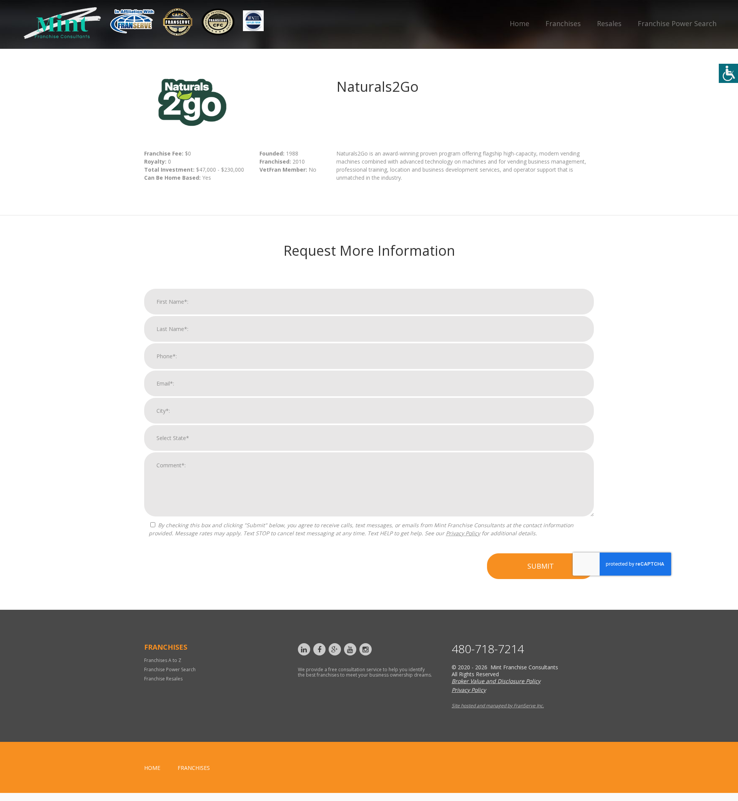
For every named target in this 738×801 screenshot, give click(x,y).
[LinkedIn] (304, 649)
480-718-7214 (488, 649)
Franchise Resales (163, 678)
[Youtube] (350, 649)
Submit (540, 566)
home (152, 767)
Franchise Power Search (677, 23)
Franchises (563, 23)
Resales (609, 23)
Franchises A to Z (162, 660)
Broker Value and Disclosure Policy (496, 681)
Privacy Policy (463, 533)
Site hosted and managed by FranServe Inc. (498, 705)
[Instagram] (365, 649)
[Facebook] (319, 649)
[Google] (335, 649)
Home (519, 23)
